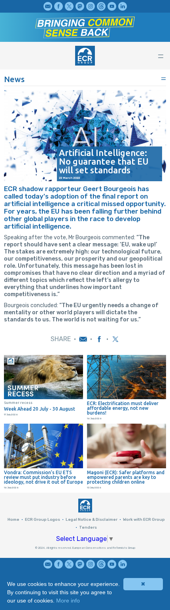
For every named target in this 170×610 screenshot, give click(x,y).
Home (13, 519)
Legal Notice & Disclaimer (91, 519)
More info (68, 600)
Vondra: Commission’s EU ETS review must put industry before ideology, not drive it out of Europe (43, 477)
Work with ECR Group (144, 519)
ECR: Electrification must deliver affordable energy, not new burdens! (123, 408)
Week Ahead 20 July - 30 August (39, 409)
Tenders (88, 527)
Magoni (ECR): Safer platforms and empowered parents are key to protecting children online (125, 477)
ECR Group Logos (42, 519)
